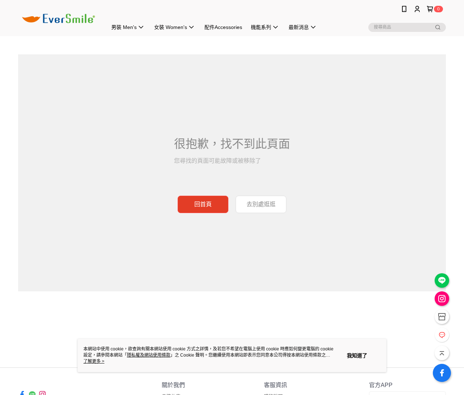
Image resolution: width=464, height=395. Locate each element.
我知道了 (357, 355)
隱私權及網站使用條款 (148, 355)
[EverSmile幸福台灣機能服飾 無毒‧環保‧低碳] (58, 19)
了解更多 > (93, 361)
